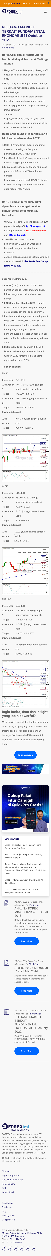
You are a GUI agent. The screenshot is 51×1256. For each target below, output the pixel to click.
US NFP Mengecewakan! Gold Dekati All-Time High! (24, 881)
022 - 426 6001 (14, 1242)
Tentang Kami (8, 1184)
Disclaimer (7, 1207)
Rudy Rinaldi (35, 1013)
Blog (4, 1211)
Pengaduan (7, 1203)
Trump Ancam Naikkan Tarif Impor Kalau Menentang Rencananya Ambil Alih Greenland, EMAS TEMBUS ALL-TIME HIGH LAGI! (25, 869)
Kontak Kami (8, 1192)
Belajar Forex (8, 1219)
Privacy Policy (9, 1215)
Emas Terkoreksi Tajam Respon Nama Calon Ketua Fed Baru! (23, 846)
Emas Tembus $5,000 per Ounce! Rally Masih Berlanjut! (23, 856)
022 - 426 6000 (17, 1239)
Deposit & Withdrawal (12, 1179)
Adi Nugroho (8, 47)
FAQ (4, 1188)
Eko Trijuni (34, 905)
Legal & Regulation (11, 1175)
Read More (26, 941)
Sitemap (6, 1171)
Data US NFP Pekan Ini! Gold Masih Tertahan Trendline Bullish (21, 891)
